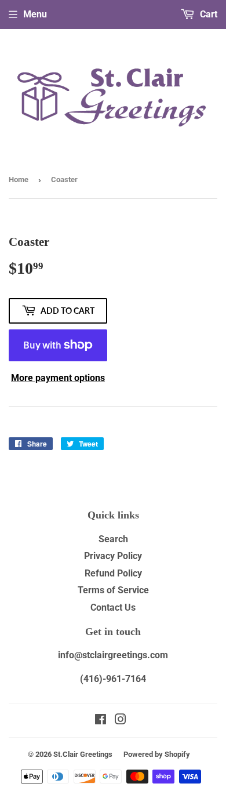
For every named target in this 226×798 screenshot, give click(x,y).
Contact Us (113, 607)
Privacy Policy (113, 555)
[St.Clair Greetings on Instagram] (120, 720)
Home (18, 179)
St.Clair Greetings (82, 754)
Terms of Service (113, 590)
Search (113, 539)
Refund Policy (113, 573)
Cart (207, 14)
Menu (35, 14)
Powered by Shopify (156, 754)
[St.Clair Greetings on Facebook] (100, 720)
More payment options (58, 377)
